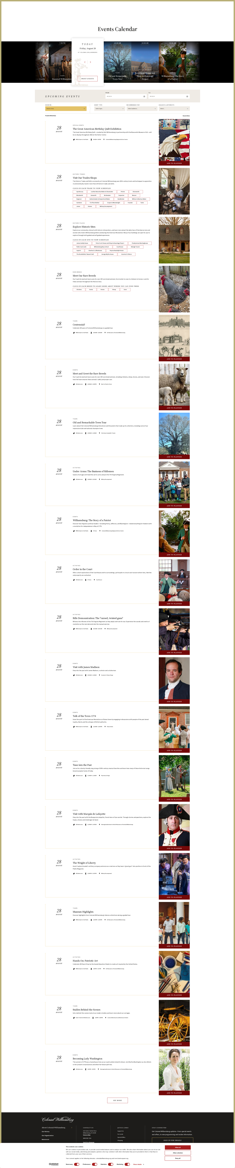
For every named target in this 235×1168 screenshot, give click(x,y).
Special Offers (121, 1137)
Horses (102, 290)
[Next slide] (90, 62)
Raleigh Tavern (135, 247)
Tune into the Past (82, 765)
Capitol (78, 251)
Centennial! (79, 324)
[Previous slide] (85, 62)
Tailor (142, 203)
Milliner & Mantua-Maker (139, 199)
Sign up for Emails (172, 1140)
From (107, 93)
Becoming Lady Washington (87, 1058)
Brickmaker (107, 195)
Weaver (134, 195)
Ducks (91, 290)
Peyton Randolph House (117, 251)
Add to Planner (174, 163)
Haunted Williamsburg (62, 79)
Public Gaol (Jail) (81, 247)
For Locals (120, 1134)
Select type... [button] (99, 109)
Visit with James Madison (86, 667)
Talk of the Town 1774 (84, 716)
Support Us (121, 1131)
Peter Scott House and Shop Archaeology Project (145, 76)
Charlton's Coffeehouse (95, 251)
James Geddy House (82, 243)
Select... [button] (162, 109)
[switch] (94, 1164)
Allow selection (178, 1153)
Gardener (79, 203)
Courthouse (119, 247)
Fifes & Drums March (35, 79)
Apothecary (79, 192)
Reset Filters (186, 115)
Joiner (78, 206)
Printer (123, 192)
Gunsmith (93, 195)
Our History (45, 1132)
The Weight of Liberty (84, 863)
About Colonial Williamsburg (53, 1127)
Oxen (125, 290)
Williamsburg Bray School (101, 247)
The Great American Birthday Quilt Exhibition (97, 129)
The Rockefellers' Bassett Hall (85, 254)
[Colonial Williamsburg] (58, 1122)
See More (117, 1100)
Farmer (90, 206)
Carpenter (121, 195)
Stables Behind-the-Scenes (86, 1009)
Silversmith (136, 192)
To (149, 93)
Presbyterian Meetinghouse (140, 243)
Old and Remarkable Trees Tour (89, 422)
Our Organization (48, 1136)
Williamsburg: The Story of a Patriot (92, 520)
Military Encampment (106, 206)
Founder (130, 203)
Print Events (87, 79)
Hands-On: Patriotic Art (85, 960)
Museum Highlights (83, 911)
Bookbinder (121, 199)
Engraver (79, 199)
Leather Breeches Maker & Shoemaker (102, 192)
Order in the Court (82, 569)
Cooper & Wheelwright (113, 203)
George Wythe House (108, 254)
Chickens (79, 290)
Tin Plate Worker (94, 203)
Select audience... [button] (133, 109)
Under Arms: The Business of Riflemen (93, 471)
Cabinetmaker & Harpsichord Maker (99, 199)
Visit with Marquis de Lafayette (89, 814)
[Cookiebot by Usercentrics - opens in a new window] (54, 1164)
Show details (137, 1164)
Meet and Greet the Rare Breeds (89, 373)
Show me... (49, 105)
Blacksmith (79, 195)
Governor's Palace (126, 254)
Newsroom (45, 1139)
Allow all (178, 1147)
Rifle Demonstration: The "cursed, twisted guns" (98, 618)
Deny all (177, 1158)
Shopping (120, 1140)
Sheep (114, 290)
